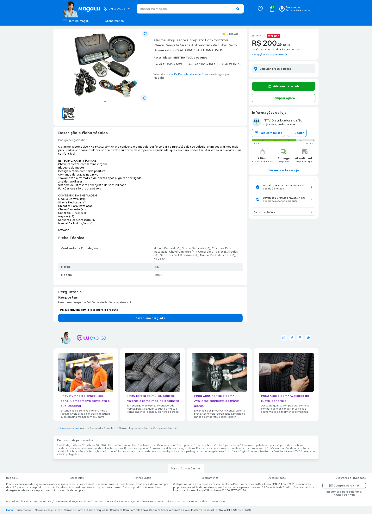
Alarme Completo (155, 428)
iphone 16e (193, 448)
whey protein (78, 448)
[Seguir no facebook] (292, 338)
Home (10, 510)
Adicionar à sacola (286, 86)
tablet (61, 451)
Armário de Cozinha (271, 451)
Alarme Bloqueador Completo (98, 428)
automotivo (24, 510)
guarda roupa (201, 451)
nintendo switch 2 (258, 448)
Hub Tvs (176, 445)
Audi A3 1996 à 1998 (201, 64)
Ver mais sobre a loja (284, 170)
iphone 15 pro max (151, 448)
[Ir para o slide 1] (105, 101)
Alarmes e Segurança (47, 510)
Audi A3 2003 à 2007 (235, 64)
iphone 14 (203, 445)
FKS (156, 266)
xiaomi (225, 448)
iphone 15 (189, 445)
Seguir (299, 132)
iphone (299, 445)
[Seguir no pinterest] (308, 338)
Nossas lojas (76, 478)
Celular (275, 448)
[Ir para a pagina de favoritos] (260, 9)
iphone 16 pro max (242, 445)
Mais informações (183, 468)
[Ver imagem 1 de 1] (105, 65)
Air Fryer (224, 445)
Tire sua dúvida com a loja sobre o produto (88, 309)
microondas (95, 448)
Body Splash (87, 451)
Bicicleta (72, 451)
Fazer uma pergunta (150, 318)
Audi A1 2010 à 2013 (169, 64)
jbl (98, 451)
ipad (188, 451)
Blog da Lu (12, 478)
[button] (237, 9)
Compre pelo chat (346, 485)
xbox (290, 445)
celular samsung (174, 448)
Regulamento (210, 478)
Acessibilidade (277, 478)
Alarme (172, 428)
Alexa (289, 451)
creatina (62, 448)
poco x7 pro (277, 445)
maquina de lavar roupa (150, 451)
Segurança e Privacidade (351, 478)
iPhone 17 (79, 445)
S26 (103, 445)
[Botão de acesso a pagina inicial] (81, 8)
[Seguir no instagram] (300, 338)
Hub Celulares (140, 445)
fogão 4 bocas (248, 451)
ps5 (214, 445)
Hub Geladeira (160, 445)
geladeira (262, 445)
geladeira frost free (224, 451)
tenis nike (127, 451)
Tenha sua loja (143, 478)
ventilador (238, 448)
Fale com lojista (270, 132)
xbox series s (210, 448)
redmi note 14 (110, 451)
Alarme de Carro (73, 510)
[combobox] (190, 9)
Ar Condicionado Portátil (297, 448)
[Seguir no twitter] (284, 338)
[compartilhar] (143, 98)
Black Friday (64, 445)
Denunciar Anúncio (265, 212)
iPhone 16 (93, 445)
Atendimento (114, 20)
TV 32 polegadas (69, 454)
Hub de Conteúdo (119, 445)
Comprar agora (283, 98)
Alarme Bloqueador (130, 428)
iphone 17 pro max (126, 448)
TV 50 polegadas (305, 451)
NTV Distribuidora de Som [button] (189, 74)
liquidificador (175, 451)
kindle (108, 448)
